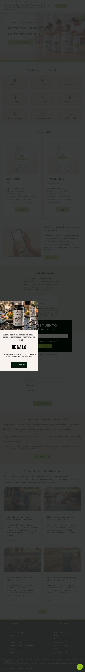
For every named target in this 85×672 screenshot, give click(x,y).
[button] (1, 303)
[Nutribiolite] (80, 667)
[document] (42, 336)
